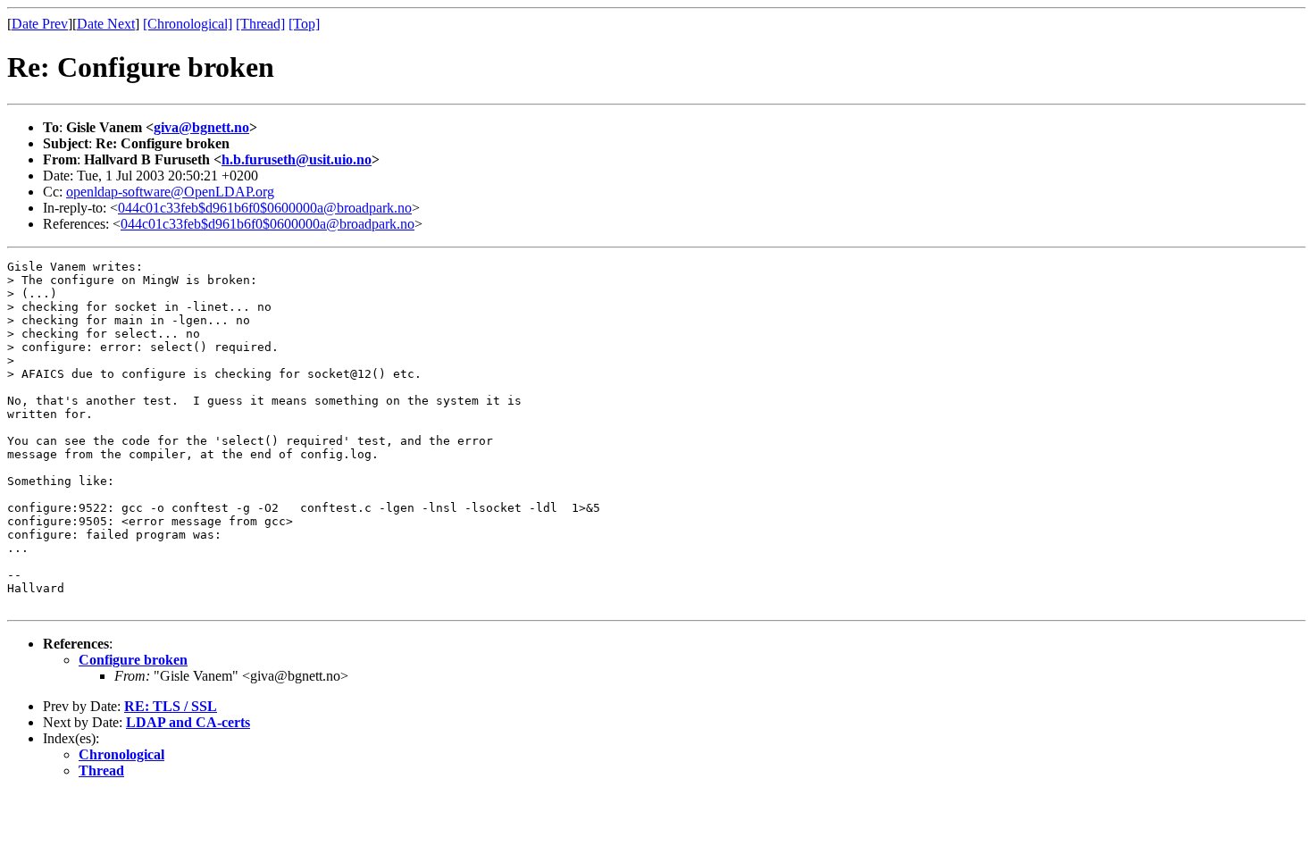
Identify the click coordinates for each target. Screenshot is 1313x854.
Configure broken (133, 659)
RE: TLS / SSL (170, 706)
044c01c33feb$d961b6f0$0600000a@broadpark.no (265, 207)
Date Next (106, 23)
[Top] (304, 23)
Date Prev (40, 23)
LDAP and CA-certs (188, 722)
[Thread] (260, 23)
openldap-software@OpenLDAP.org (170, 191)
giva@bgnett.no (201, 127)
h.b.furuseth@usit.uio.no (297, 159)
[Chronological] (187, 23)
